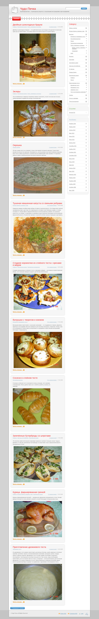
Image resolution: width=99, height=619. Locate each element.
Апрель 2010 (72, 168)
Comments (73, 613)
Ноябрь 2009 (72, 184)
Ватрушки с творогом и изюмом (28, 320)
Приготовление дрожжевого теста (29, 547)
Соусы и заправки (73, 98)
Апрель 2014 (72, 130)
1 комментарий (53, 93)
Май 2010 (71, 165)
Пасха (72, 79)
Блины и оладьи (73, 28)
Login (82, 613)
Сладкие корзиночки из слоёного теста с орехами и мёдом (37, 264)
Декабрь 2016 (72, 123)
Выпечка (71, 34)
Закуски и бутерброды (22, 437)
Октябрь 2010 (72, 152)
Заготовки (71, 59)
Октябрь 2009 (72, 187)
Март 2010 (71, 171)
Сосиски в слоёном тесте (25, 378)
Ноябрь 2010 (72, 149)
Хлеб (72, 53)
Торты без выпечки (74, 101)
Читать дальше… (18, 83)
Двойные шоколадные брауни (27, 24)
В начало (16, 18)
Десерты (71, 56)
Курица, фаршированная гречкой (29, 492)
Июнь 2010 (71, 161)
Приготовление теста (74, 83)
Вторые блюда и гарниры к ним (20, 205)
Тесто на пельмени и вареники (78, 92)
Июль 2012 (71, 136)
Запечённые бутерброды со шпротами (32, 436)
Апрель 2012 (72, 142)
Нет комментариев (52, 205)
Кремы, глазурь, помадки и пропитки (78, 48)
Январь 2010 (72, 177)
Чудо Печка (28, 8)
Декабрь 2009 (72, 180)
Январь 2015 (72, 126)
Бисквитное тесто (75, 85)
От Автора (71, 69)
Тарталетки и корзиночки (33, 267)
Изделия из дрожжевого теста (20, 322)
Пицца (72, 41)
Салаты (71, 95)
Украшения (75, 51)
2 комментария (53, 26)
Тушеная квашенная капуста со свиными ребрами (37, 203)
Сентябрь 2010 (72, 155)
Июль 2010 (71, 158)
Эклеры (16, 91)
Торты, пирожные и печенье (34, 26)
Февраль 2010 (72, 174)
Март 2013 (71, 133)
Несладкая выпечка (18, 380)
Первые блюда (16, 147)
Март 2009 (71, 190)
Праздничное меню (22, 26)
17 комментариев (52, 494)
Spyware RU (72, 112)
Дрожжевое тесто (17, 549)
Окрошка (17, 145)
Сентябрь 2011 (72, 146)
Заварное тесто (74, 89)
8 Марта (15, 26)
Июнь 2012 (71, 139)
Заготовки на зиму (73, 62)
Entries (63, 613)
